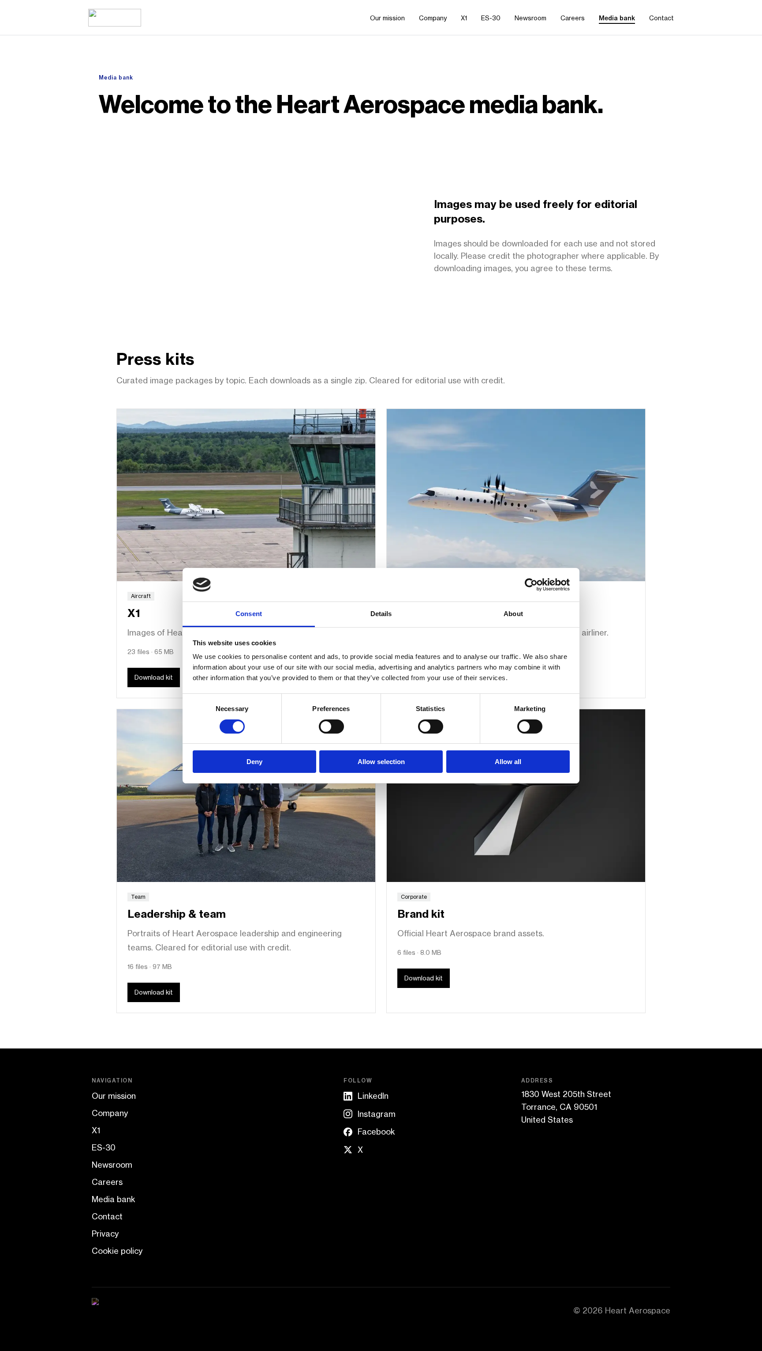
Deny (254, 761)
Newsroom (530, 18)
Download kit (153, 677)
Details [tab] (381, 613)
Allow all (508, 761)
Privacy (105, 1233)
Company (433, 18)
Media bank (617, 18)
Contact (661, 18)
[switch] (331, 726)
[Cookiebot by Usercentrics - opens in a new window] (531, 584)
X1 (464, 18)
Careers (572, 18)
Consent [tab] (248, 613)
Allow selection (381, 761)
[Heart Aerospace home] (114, 17)
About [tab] (513, 613)
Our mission (387, 18)
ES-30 (491, 18)
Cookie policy (117, 1251)
